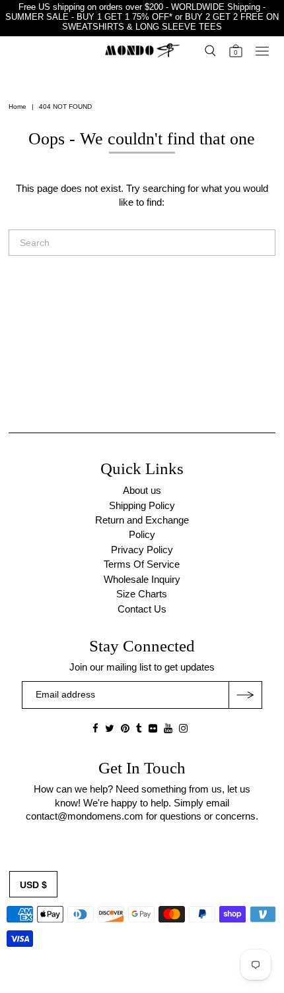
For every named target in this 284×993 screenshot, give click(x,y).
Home (17, 106)
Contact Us (142, 609)
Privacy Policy (142, 549)
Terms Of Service (142, 564)
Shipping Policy (142, 505)
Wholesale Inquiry (142, 579)
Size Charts (141, 593)
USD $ (33, 885)
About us (142, 490)
